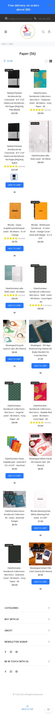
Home (4, 44)
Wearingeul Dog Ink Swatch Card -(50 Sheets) (14, 347)
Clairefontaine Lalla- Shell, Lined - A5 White (40, 157)
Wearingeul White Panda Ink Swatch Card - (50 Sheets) (40, 462)
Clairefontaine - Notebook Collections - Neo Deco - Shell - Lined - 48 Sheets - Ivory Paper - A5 (40, 295)
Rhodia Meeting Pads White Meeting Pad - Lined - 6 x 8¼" (40, 514)
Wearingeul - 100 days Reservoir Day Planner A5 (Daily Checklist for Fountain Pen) (40, 350)
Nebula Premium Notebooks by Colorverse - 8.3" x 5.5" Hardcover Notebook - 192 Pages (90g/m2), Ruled (14, 155)
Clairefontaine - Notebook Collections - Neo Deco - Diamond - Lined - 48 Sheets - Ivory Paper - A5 (15, 574)
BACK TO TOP (27, 709)
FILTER (10, 61)
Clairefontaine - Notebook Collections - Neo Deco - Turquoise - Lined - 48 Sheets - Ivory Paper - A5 (40, 99)
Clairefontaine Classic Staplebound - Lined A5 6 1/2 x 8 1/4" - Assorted (14, 462)
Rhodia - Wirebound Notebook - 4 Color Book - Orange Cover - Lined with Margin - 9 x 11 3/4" (40, 231)
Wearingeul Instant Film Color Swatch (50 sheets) (40, 569)
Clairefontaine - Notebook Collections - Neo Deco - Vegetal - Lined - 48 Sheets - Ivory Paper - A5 (15, 412)
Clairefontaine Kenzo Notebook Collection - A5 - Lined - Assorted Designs (14, 516)
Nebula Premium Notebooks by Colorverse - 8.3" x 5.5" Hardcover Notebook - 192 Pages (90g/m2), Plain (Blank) (14, 101)
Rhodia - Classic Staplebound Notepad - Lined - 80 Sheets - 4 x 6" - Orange (14, 230)
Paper (11, 44)
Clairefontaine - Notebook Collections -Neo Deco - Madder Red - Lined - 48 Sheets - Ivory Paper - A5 (40, 412)
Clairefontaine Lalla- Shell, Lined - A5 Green (14, 290)
